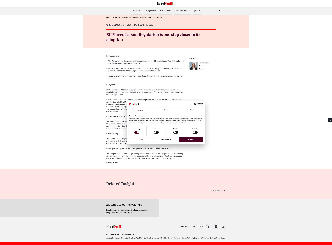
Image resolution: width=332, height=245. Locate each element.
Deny (141, 139)
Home (108, 17)
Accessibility (110, 238)
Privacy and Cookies (208, 238)
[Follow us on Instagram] (215, 226)
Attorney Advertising (160, 238)
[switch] (156, 132)
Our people (136, 11)
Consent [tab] (140, 110)
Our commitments (182, 11)
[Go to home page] (166, 3)
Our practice (151, 11)
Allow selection (166, 139)
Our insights (165, 11)
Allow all (190, 139)
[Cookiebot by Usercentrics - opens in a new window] (195, 104)
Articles (115, 17)
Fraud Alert (139, 238)
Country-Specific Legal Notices (125, 238)
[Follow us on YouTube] (201, 226)
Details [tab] (166, 110)
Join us (197, 11)
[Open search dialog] (219, 11)
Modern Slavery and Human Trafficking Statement (184, 238)
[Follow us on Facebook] (208, 226)
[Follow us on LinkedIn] (194, 226)
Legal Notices (148, 238)
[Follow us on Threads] (223, 226)
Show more (112, 162)
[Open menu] (224, 11)
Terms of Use (220, 238)
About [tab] (192, 110)
